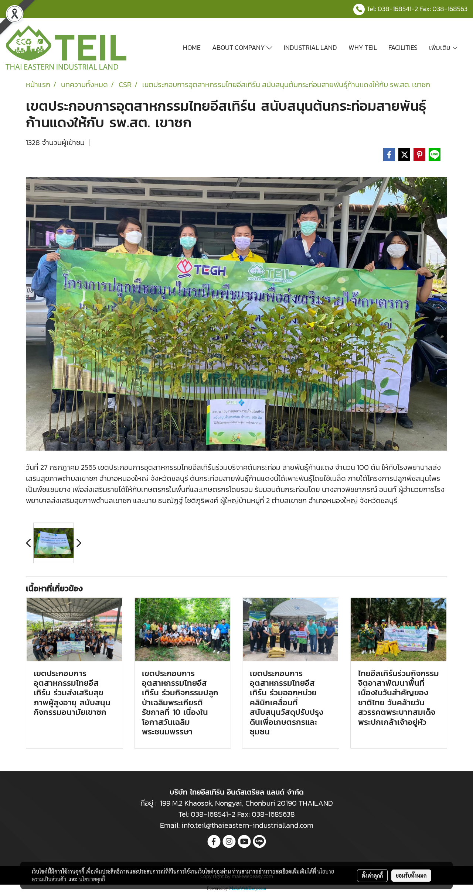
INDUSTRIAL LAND (310, 47)
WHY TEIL (362, 47)
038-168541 (394, 9)
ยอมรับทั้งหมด (411, 875)
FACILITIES (403, 47)
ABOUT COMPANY (239, 47)
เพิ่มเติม (440, 47)
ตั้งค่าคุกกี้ (372, 875)
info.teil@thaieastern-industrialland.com (247, 825)
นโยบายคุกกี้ (92, 879)
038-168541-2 (213, 814)
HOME (192, 47)
